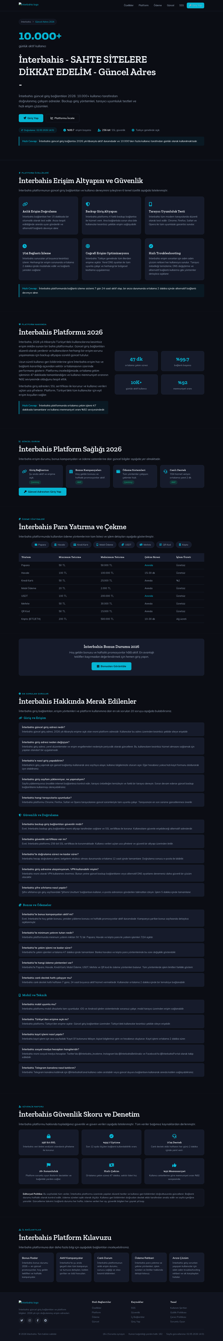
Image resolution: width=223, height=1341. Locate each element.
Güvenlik (135, 1312)
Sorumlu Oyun (177, 1321)
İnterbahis (26, 21)
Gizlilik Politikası (178, 1312)
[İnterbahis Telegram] (45, 1320)
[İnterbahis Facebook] (38, 1320)
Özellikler (129, 5)
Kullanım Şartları (178, 1307)
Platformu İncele (64, 118)
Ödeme (158, 5)
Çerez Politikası (178, 1317)
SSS (181, 5)
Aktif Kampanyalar (71, 1258)
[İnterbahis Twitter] (22, 1320)
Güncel (170, 5)
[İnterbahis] (29, 5)
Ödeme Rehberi (144, 1258)
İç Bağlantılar (138, 1317)
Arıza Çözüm (181, 1258)
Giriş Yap (197, 5)
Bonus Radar (30, 1258)
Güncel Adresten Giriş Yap (44, 491)
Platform (144, 5)
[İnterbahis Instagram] (30, 1320)
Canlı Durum (104, 1258)
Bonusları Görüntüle (113, 666)
